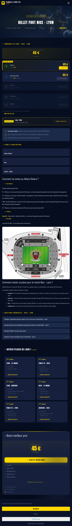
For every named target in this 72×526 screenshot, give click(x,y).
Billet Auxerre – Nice (44, 415)
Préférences (36, 519)
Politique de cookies (31, 523)
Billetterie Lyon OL (11, 474)
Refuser (36, 514)
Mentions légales (40, 523)
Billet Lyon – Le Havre (12, 368)
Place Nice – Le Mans (44, 393)
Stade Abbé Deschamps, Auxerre (46, 413)
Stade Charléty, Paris (44, 369)
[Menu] (68, 3)
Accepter (36, 509)
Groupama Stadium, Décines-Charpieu (16, 391)
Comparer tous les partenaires (35, 482)
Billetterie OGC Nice (11, 477)
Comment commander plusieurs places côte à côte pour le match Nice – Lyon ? (26, 319)
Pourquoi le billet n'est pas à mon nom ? (15, 331)
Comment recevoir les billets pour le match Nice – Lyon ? (20, 337)
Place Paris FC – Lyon (12, 415)
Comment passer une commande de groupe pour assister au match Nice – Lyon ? (26, 325)
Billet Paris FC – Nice (44, 371)
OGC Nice (52, 28)
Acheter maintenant (37, 460)
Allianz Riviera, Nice (31, 28)
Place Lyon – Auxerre (12, 393)
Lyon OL (43, 28)
